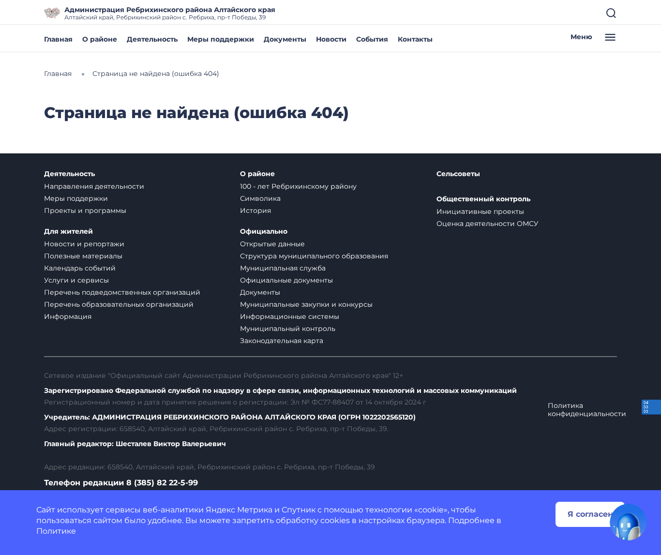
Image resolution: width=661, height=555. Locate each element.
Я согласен (590, 514)
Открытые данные (272, 244)
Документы (285, 39)
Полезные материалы (83, 256)
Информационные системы (289, 316)
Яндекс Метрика (239, 509)
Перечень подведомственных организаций (122, 292)
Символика (260, 198)
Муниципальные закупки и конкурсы (306, 304)
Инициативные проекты (480, 211)
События (372, 39)
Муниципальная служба (283, 268)
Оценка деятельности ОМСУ (487, 223)
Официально (263, 231)
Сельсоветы (458, 174)
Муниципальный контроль (287, 328)
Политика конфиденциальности (587, 410)
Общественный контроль (483, 199)
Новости (331, 39)
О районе (99, 39)
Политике (56, 531)
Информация (67, 316)
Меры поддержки (220, 39)
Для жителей (68, 231)
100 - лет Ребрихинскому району (298, 186)
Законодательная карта (281, 340)
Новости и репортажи (84, 244)
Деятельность (152, 39)
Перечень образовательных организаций (119, 304)
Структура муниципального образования (314, 256)
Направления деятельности (94, 186)
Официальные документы (286, 280)
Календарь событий (80, 268)
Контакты (415, 39)
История (255, 210)
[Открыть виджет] (628, 522)
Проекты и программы (85, 210)
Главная (58, 39)
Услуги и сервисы (76, 280)
